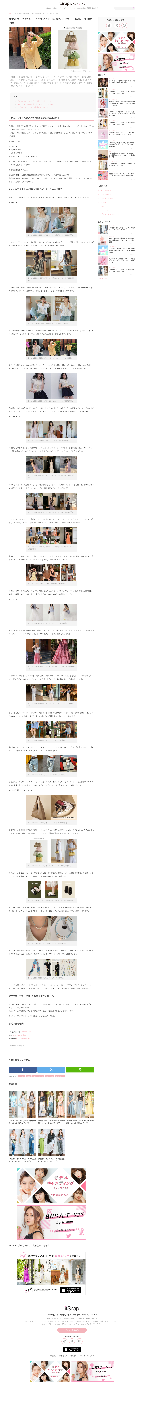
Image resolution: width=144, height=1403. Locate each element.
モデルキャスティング (86, 1356)
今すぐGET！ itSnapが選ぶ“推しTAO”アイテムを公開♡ (35, 104)
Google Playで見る (23, 1039)
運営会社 (53, 1356)
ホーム (11, 13)
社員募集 (73, 1356)
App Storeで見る (19, 1035)
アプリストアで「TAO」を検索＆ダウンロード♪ (33, 107)
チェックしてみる (72, 1330)
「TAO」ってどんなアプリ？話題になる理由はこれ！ (35, 101)
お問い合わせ (63, 1356)
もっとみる (102, 278)
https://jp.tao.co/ (28, 1032)
